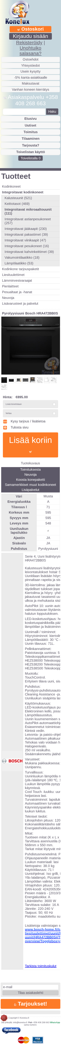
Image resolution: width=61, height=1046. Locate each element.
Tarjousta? (30, 145)
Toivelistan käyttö (30, 152)
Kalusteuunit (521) (18, 198)
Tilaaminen (30, 138)
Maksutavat (30, 83)
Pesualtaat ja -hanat (17, 292)
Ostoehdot (30, 59)
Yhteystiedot (30, 65)
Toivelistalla (30, 158)
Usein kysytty (30, 71)
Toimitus (31, 132)
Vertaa (9, 413)
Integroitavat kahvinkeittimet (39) (29, 252)
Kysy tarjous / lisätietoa (28, 421)
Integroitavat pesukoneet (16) (27, 246)
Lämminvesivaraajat (17, 280)
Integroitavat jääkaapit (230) (26, 229)
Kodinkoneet (11, 186)
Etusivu (30, 118)
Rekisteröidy (29, 42)
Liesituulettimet (13, 275)
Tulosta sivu (19, 427)
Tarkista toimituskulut (40, 966)
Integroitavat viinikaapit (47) (25, 240)
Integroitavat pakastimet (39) (26, 234)
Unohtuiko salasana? (30, 50)
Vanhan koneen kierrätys (30, 89)
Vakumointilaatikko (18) (22, 257)
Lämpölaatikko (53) (19, 263)
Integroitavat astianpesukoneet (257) (28, 221)
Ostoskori (32, 29)
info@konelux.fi (20, 1022)
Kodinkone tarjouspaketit (20, 269)
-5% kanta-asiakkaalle (30, 77)
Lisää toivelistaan (14, 404)
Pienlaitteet (10, 286)
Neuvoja (8, 298)
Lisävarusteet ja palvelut (20, 303)
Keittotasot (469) (17, 204)
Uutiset (30, 125)
